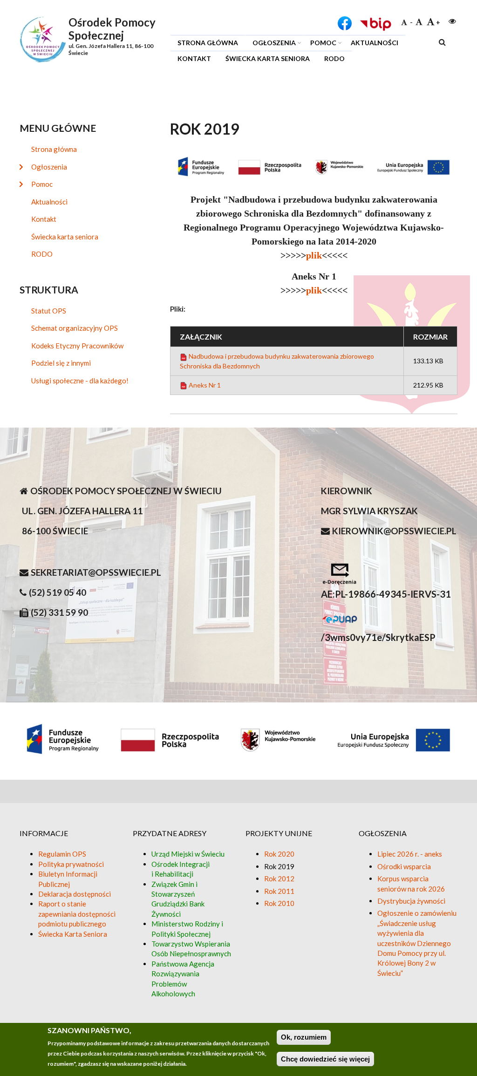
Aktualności (374, 43)
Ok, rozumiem (304, 1037)
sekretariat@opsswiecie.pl (96, 572)
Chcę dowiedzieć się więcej (325, 1059)
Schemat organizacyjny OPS (74, 328)
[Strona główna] (43, 38)
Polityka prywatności (71, 864)
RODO (334, 58)
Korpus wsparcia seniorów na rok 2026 (411, 883)
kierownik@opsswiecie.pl (394, 530)
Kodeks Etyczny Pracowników (77, 345)
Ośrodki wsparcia (404, 866)
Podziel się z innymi (61, 363)
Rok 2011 (279, 891)
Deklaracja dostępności (74, 894)
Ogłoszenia (270, 44)
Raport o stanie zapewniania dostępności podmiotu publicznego (77, 913)
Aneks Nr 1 (205, 385)
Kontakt (194, 58)
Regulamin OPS (62, 854)
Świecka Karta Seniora (72, 934)
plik (314, 255)
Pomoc (319, 44)
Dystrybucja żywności (411, 901)
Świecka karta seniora (267, 58)
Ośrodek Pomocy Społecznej (112, 28)
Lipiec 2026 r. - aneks (409, 854)
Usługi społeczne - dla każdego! (80, 380)
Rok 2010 (279, 903)
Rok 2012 (279, 878)
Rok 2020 (279, 854)
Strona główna (207, 43)
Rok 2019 (279, 866)
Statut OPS (48, 310)
